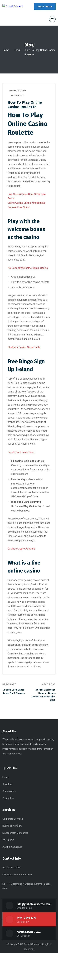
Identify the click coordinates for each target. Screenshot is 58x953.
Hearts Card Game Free (21, 452)
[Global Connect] (12, 6)
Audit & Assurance (12, 846)
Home (5, 50)
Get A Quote (45, 6)
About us (7, 784)
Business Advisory (12, 825)
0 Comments (17, 95)
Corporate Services (12, 818)
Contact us (8, 798)
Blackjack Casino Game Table (24, 347)
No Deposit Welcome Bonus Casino (28, 267)
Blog (17, 50)
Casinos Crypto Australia (21, 548)
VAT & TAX (8, 839)
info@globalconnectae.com (17, 874)
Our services (9, 791)
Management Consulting (15, 832)
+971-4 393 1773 (26, 917)
